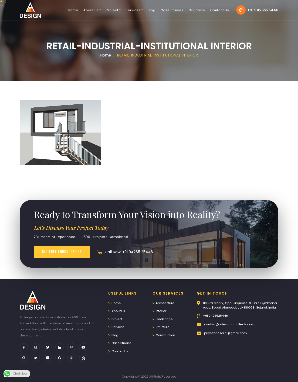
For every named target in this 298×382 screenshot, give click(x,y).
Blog (152, 10)
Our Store (197, 10)
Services (118, 327)
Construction (165, 335)
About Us (118, 311)
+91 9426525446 (262, 10)
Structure (162, 327)
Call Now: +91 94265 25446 (129, 252)
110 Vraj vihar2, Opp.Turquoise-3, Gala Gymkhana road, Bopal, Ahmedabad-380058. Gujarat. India (240, 305)
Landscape (164, 319)
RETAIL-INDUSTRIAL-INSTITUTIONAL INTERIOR (157, 55)
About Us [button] (91, 10)
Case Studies (172, 10)
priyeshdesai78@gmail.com (225, 333)
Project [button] (112, 10)
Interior (161, 311)
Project (117, 319)
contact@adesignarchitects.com (229, 324)
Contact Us (219, 10)
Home (73, 10)
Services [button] (133, 10)
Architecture (165, 303)
